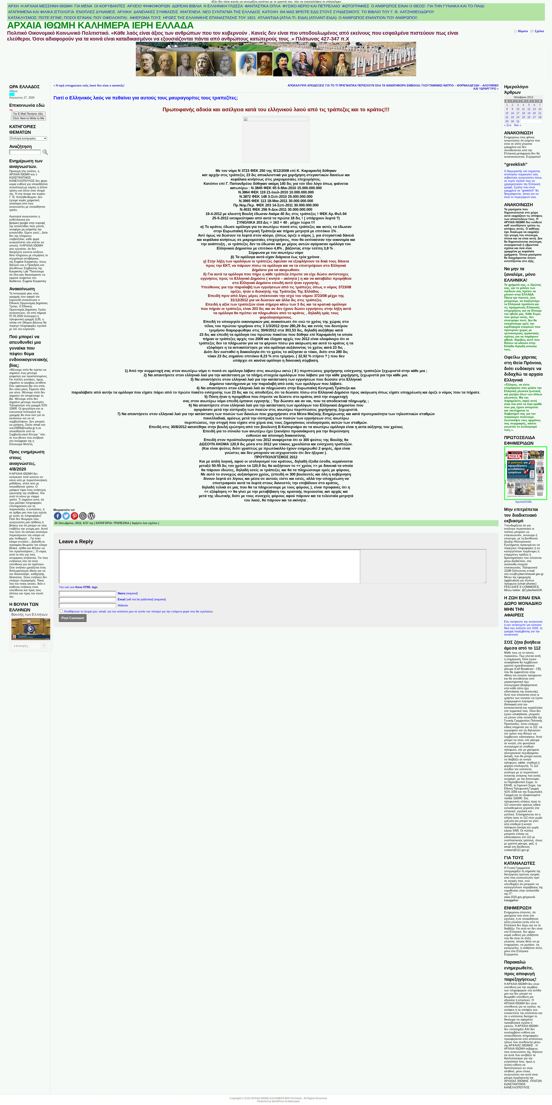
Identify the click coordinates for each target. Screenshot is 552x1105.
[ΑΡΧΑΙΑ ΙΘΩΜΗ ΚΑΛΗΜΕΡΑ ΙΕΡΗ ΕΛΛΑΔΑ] (276, 62)
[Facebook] (57, 516)
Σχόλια (539, 31)
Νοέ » (517, 125)
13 (534, 109)
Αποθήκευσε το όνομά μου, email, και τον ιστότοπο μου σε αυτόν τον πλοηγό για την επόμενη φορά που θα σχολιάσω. (138, 611)
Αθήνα (13, 91)
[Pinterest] (74, 516)
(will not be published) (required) (142, 599)
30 (512, 121)
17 (517, 113)
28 (539, 117)
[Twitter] (66, 516)
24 (517, 117)
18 (523, 113)
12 (528, 109)
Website (123, 605)
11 (523, 109)
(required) (128, 593)
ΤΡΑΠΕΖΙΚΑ (121, 523)
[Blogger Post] (83, 516)
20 (534, 113)
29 (506, 121)
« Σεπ (507, 125)
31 (517, 121)
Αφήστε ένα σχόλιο (144, 523)
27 (534, 117)
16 (512, 113)
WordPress (278, 1101)
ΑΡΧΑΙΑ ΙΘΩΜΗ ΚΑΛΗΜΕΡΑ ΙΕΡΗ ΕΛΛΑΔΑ (100, 25)
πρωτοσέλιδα (523, 501)
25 (523, 117)
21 (539, 113)
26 (528, 117)
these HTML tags (86, 587)
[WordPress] (91, 516)
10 (517, 109)
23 (512, 117)
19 (528, 113)
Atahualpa (293, 1101)
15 (506, 113)
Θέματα (523, 31)
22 (506, 117)
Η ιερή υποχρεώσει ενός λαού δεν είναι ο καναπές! (90, 85)
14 (539, 109)
